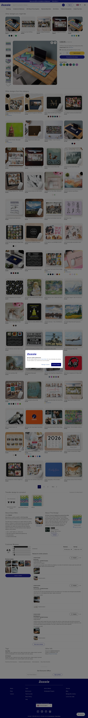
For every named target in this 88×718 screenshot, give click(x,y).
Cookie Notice (44, 359)
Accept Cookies (56, 364)
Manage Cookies (46, 364)
